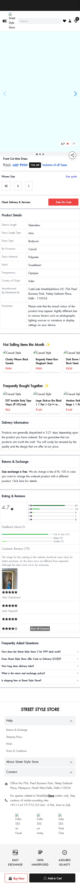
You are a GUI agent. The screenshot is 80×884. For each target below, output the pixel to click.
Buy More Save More (40, 5)
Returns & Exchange (16, 730)
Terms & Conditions (16, 751)
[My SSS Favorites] (64, 21)
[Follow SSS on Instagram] (40, 824)
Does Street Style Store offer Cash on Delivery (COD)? (40, 659)
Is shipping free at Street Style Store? (40, 680)
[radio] (6, 185)
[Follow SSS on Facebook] (18, 824)
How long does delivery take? (40, 666)
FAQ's (9, 744)
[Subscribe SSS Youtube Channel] (61, 824)
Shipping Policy (14, 737)
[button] (37, 154)
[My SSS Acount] (70, 21)
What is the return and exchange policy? (40, 673)
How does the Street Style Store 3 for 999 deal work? (40, 651)
